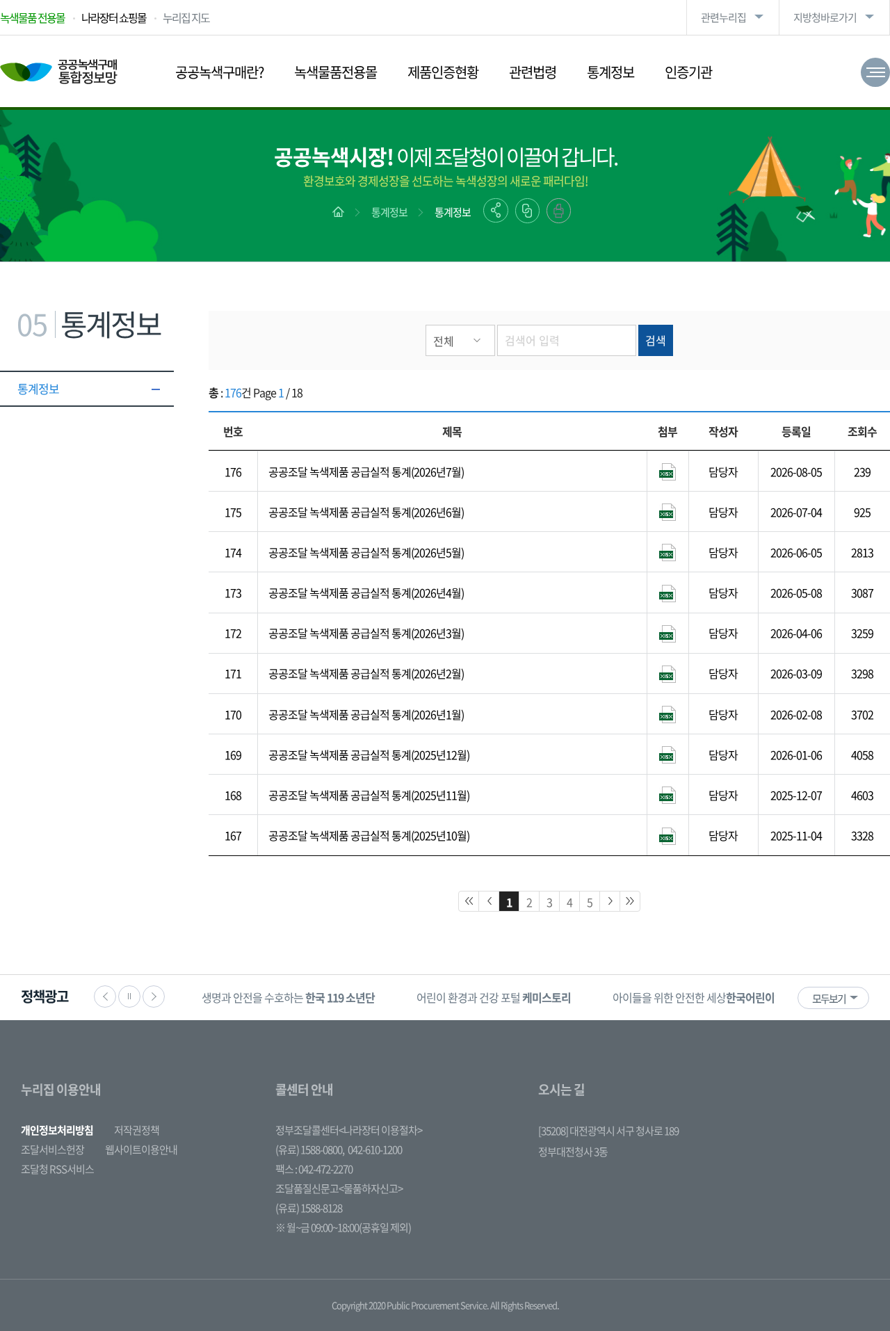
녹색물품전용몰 (335, 72)
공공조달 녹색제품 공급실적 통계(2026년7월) (366, 471)
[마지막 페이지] (630, 901)
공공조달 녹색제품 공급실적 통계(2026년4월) (366, 592)
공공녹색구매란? (219, 72)
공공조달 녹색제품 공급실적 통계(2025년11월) (368, 794)
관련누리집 (723, 17)
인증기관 (688, 72)
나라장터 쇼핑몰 (113, 17)
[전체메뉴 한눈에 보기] (875, 72)
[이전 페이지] (488, 901)
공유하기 (495, 210)
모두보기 (829, 998)
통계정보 (610, 72)
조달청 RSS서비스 (57, 1169)
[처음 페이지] (468, 901)
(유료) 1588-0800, (309, 1149)
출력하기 (559, 210)
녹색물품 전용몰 (32, 17)
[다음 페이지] (609, 901)
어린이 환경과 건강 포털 (493, 997)
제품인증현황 (442, 72)
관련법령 (532, 72)
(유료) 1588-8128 (308, 1208)
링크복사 (527, 210)
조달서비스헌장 (52, 1149)
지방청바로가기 (825, 17)
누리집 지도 (186, 17)
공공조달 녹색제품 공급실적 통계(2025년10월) (368, 835)
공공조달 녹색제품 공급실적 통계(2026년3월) (366, 632)
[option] (288, 997)
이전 (105, 996)
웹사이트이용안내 (141, 1149)
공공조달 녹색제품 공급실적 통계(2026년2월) (366, 673)
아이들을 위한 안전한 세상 (713, 997)
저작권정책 (136, 1130)
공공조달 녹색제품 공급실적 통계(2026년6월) (366, 511)
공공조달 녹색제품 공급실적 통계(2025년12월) (368, 754)
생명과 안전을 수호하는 (288, 997)
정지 (129, 996)
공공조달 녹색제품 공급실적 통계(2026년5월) (366, 552)
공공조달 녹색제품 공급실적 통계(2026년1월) (366, 714)
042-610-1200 (375, 1149)
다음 (154, 996)
